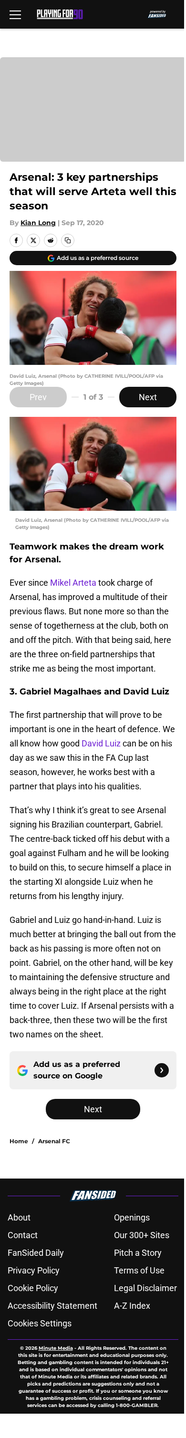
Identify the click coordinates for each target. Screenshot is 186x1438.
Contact (23, 1235)
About (19, 1217)
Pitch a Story (138, 1253)
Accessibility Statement (52, 1306)
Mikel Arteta (73, 583)
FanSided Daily (36, 1253)
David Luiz (101, 743)
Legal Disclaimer (145, 1288)
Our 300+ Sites (141, 1235)
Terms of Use (139, 1270)
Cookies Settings (40, 1323)
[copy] (67, 240)
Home (19, 1141)
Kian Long (38, 222)
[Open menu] (15, 14)
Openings (132, 1217)
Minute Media (56, 1348)
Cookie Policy (33, 1288)
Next (148, 397)
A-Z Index (132, 1306)
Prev (38, 397)
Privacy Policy (34, 1270)
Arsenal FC (54, 1141)
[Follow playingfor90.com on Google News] (162, 1070)
